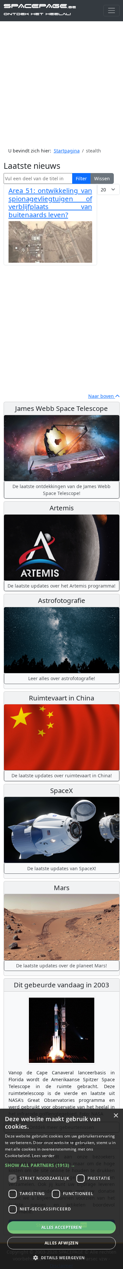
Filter (81, 178)
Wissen (102, 178)
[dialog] (61, 1189)
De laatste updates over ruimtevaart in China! (61, 775)
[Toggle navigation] (111, 10)
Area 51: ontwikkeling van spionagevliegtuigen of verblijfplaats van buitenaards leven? (50, 202)
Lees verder (43, 1155)
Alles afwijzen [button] (62, 1243)
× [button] (115, 1115)
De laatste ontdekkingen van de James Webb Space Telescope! (61, 489)
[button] (61, 1165)
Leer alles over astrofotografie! (61, 678)
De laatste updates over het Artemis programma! (61, 586)
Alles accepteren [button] (61, 1227)
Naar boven (101, 396)
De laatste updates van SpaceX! (61, 868)
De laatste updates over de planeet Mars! (61, 965)
